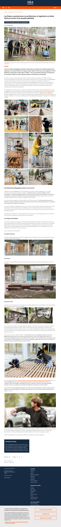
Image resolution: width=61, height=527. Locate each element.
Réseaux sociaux (33, 482)
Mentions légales (33, 503)
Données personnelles (34, 505)
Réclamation (32, 491)
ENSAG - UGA (43, 92)
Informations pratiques (35, 485)
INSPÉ (7, 91)
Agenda (32, 473)
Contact (32, 486)
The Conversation (33, 480)
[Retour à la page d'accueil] (30, 3)
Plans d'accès (33, 489)
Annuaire (32, 488)
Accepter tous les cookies (46, 509)
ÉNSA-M (49, 92)
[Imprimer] (9, 457)
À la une (32, 471)
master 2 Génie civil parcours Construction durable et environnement (34, 380)
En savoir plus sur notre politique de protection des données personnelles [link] (16, 522)
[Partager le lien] (22, 457)
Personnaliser (45, 513)
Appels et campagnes (34, 474)
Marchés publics (33, 494)
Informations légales (34, 502)
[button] (6, 7)
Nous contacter (7, 477)
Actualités (32, 468)
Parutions (32, 477)
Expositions (32, 476)
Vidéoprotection (33, 498)
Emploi (31, 492)
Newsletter (32, 479)
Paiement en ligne (34, 497)
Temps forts (32, 470)
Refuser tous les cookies (46, 518)
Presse (31, 495)
